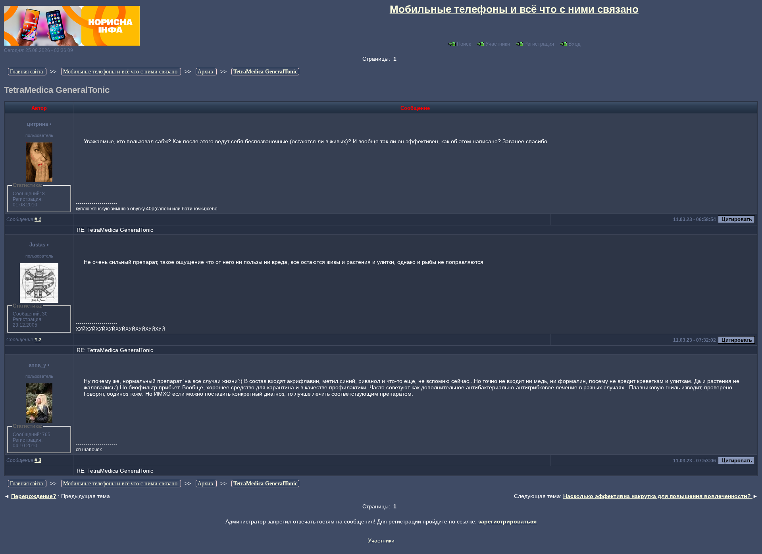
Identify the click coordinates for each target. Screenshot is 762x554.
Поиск (464, 44)
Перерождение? (33, 496)
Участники (497, 44)
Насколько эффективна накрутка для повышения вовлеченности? (657, 496)
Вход (574, 44)
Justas (37, 245)
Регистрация (539, 44)
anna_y (37, 365)
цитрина (37, 124)
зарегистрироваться (507, 521)
